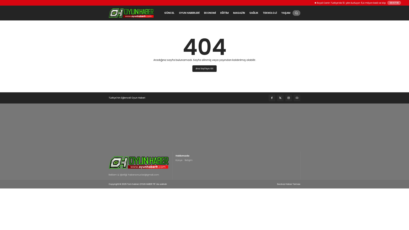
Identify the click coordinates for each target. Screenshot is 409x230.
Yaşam (285, 13)
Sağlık (253, 13)
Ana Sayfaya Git (204, 68)
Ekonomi (210, 13)
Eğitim (224, 13)
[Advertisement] (204, 127)
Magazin (239, 13)
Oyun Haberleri (189, 13)
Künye (179, 160)
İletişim (189, 160)
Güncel (169, 13)
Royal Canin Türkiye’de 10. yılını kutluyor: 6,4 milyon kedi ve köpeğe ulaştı (354, 2)
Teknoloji (270, 13)
